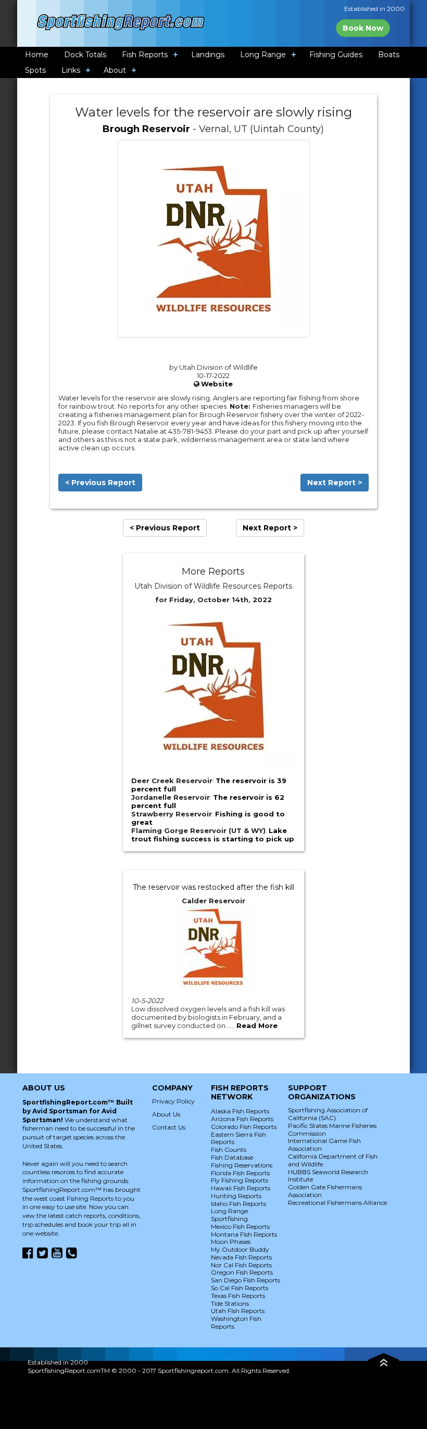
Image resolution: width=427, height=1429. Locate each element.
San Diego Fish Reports (245, 1280)
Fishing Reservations (241, 1165)
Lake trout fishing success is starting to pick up (212, 834)
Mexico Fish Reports (240, 1226)
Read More (257, 1025)
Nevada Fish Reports (241, 1257)
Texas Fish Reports (238, 1296)
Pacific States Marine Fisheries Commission (332, 1129)
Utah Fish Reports (238, 1311)
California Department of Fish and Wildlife (333, 1160)
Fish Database (232, 1157)
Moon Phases (230, 1241)
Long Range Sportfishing (229, 1215)
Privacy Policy (173, 1101)
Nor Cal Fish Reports (241, 1265)
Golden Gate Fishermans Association (325, 1191)
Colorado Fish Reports (244, 1127)
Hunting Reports (236, 1196)
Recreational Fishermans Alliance (337, 1202)
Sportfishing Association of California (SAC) (328, 1114)
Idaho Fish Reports (238, 1203)
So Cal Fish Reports (239, 1288)
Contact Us (168, 1127)
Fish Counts (228, 1149)
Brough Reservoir (146, 129)
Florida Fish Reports (240, 1173)
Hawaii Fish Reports (240, 1188)
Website (217, 384)
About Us (166, 1114)
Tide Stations (230, 1303)
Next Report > (334, 482)
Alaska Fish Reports (240, 1111)
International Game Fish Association (324, 1144)
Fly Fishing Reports (239, 1180)
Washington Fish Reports (236, 1322)
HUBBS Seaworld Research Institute (328, 1176)
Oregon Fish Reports (242, 1272)
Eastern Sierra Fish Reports (238, 1138)
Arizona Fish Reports (242, 1119)
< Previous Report (100, 482)
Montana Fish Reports (244, 1234)
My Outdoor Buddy (240, 1249)
